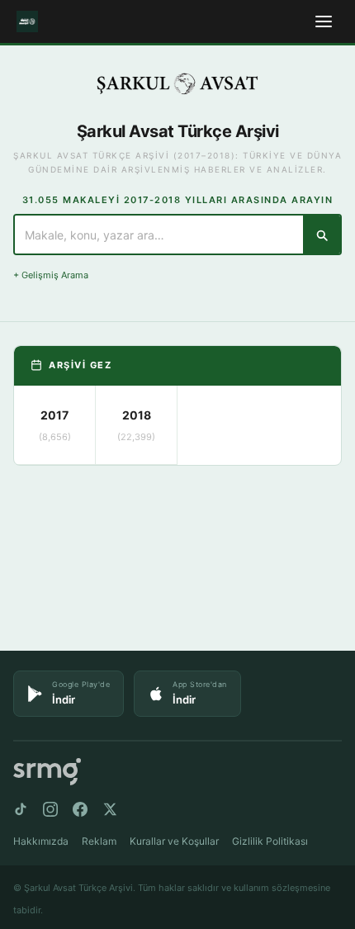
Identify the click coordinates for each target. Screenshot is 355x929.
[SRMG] (47, 771)
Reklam (99, 841)
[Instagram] (50, 809)
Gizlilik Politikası (270, 841)
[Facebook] (80, 809)
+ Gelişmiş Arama (50, 275)
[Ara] (321, 235)
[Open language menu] (323, 21)
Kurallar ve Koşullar (174, 841)
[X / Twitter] (109, 809)
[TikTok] (20, 809)
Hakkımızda (41, 841)
